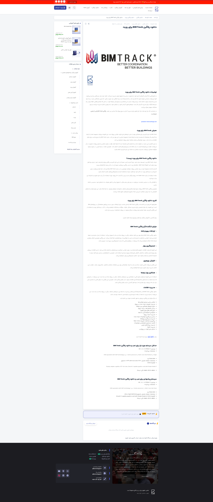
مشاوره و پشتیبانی (97, 467)
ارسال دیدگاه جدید (90, 423)
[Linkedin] (63, 475)
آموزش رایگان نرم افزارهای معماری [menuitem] (70, 72)
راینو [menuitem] (75, 112)
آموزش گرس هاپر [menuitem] (72, 92)
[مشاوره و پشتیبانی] (105, 468)
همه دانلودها (154, 24)
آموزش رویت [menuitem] (73, 87)
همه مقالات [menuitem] (77, 69)
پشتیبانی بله (99, 472)
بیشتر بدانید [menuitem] (75, 133)
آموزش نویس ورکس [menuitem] (71, 98)
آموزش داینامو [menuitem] (72, 77)
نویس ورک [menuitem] (73, 128)
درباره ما (150, 11)
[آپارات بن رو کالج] (59, 475)
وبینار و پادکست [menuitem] (72, 142)
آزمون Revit (87, 8)
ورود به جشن (73, 2)
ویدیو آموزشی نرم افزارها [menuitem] (73, 149)
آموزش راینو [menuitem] (73, 82)
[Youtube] (59, 471)
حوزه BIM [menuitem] (74, 137)
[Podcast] (63, 471)
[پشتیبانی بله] (105, 473)
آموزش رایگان (118, 8)
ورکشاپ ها (104, 8)
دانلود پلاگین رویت (136, 24)
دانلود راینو (151, 337)
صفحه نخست (148, 8)
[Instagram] (67, 471)
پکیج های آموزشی (138, 8)
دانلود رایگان (95, 8)
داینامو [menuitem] (74, 107)
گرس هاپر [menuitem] (73, 123)
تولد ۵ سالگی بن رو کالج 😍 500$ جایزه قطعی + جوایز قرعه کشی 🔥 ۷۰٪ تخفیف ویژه (134, 2)
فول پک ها (128, 8)
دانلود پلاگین (145, 24)
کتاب (111, 8)
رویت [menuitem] (74, 117)
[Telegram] (67, 475)
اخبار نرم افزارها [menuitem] (74, 103)
